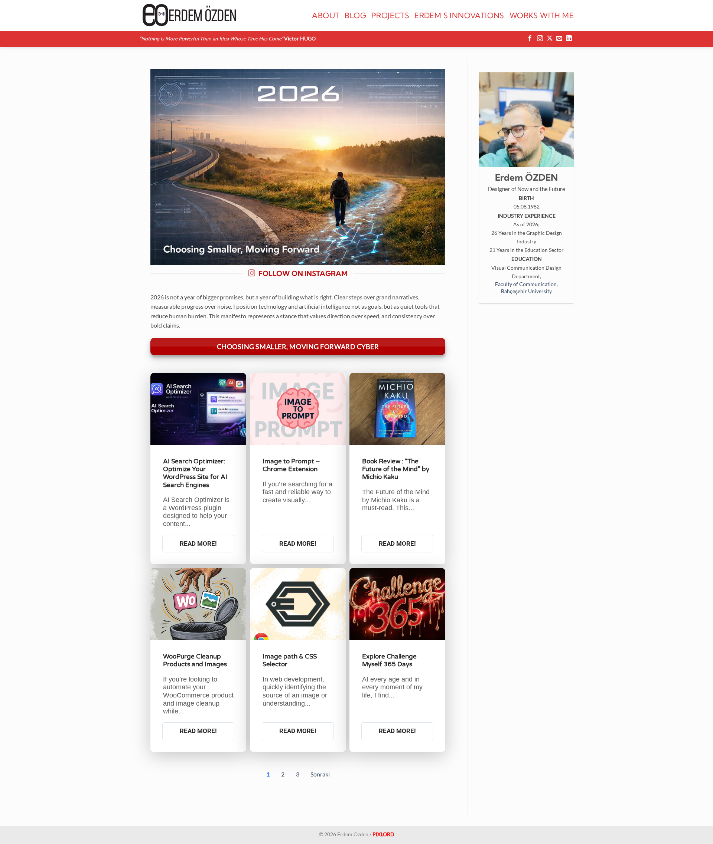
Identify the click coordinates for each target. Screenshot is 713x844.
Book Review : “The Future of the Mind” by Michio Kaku (395, 469)
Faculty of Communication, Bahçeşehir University (526, 287)
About (325, 15)
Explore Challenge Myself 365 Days (389, 660)
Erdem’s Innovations (459, 15)
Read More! (198, 543)
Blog (355, 15)
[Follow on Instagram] (540, 38)
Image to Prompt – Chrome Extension (291, 465)
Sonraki (320, 774)
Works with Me (541, 15)
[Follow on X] (550, 38)
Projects (390, 15)
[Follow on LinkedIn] (569, 38)
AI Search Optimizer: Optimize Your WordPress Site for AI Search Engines (195, 473)
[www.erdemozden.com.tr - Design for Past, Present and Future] (188, 15)
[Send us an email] (559, 38)
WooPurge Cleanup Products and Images (195, 660)
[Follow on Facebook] (530, 38)
